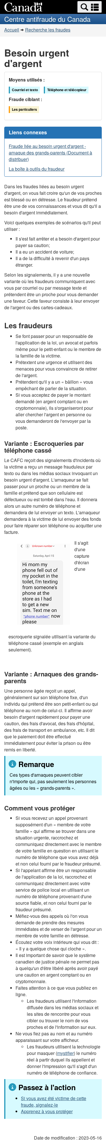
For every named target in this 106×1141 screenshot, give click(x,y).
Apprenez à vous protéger (47, 1111)
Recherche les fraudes (47, 29)
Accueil (11, 29)
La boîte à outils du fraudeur (36, 169)
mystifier (65, 1053)
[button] (89, 7)
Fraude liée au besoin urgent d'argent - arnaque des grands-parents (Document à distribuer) (50, 152)
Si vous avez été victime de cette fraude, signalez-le (53, 1101)
